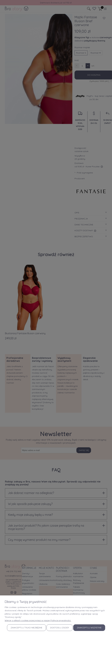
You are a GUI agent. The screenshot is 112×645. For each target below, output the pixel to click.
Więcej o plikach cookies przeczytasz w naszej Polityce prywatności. (38, 620)
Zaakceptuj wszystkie (89, 627)
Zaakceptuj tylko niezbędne (26, 627)
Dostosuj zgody (59, 627)
